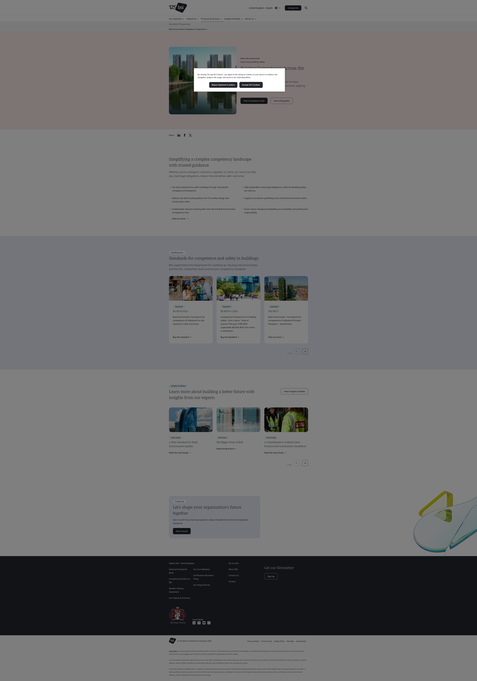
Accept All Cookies (251, 85)
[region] (239, 80)
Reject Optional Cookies (223, 85)
